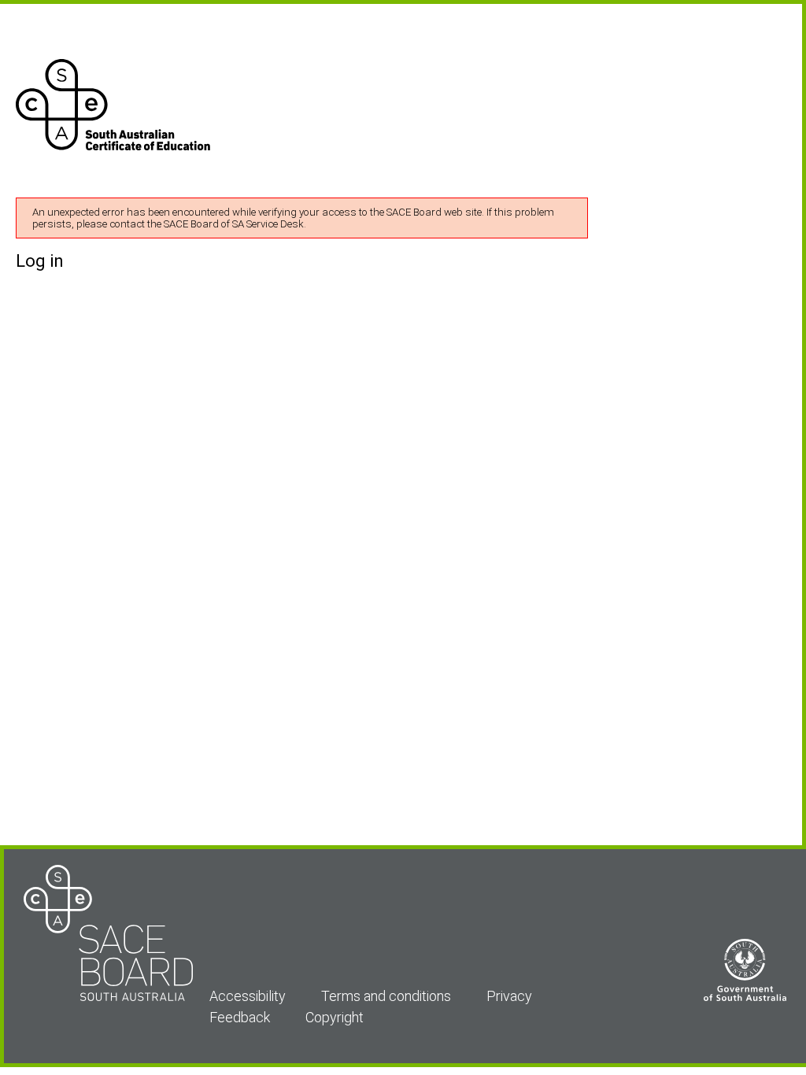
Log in (40, 261)
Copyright (334, 1017)
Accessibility (247, 996)
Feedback (239, 1017)
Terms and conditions (386, 996)
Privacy (509, 996)
